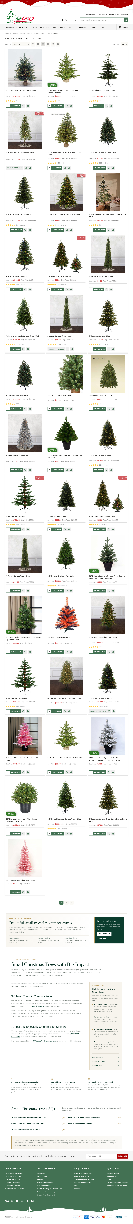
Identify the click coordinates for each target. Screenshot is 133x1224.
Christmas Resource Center (14, 1189)
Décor (71, 27)
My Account (113, 1168)
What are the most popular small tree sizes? (28, 1117)
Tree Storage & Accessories (84, 1179)
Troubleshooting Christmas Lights (49, 1189)
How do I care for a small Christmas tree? (27, 1123)
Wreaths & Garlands (81, 1176)
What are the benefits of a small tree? (26, 1129)
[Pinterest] (22, 1201)
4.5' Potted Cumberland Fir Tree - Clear (64, 698)
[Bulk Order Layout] (58, 44)
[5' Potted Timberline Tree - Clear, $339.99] (108, 615)
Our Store (102, 14)
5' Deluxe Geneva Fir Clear (100, 455)
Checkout (110, 1179)
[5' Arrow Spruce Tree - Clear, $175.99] (66, 314)
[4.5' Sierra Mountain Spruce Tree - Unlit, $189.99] (25, 314)
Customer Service (46, 1168)
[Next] (72, 903)
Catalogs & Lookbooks (82, 1182)
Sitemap (77, 1189)
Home (7, 34)
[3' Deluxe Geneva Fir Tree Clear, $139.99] (108, 130)
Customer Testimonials (13, 1179)
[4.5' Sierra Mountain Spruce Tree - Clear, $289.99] (66, 797)
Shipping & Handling (12, 1182)
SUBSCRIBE (122, 1156)
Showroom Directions (13, 1186)
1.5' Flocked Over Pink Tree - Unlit (20, 880)
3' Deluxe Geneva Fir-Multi (17, 396)
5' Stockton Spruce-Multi (16, 276)
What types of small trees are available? (84, 1117)
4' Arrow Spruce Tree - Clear (18, 576)
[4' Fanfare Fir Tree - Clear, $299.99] (25, 676)
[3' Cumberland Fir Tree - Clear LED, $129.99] (25, 68)
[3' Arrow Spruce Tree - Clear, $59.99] (108, 254)
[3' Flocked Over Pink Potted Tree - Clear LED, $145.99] (25, 736)
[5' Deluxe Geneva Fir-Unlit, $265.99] (66, 494)
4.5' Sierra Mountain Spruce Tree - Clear (64, 819)
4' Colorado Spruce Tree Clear (102, 516)
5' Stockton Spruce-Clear (99, 336)
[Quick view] (23, 106)
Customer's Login (113, 1173)
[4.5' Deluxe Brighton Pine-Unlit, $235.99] (66, 554)
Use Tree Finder (104, 933)
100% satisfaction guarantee (44, 1041)
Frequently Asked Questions (117, 1186)
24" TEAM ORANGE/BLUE (59, 637)
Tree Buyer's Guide (43, 1186)
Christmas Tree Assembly (46, 1192)
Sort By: (8, 44)
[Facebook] (32, 1201)
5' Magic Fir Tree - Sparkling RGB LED (64, 214)
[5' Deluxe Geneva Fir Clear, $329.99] (108, 433)
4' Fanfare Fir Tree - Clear (17, 698)
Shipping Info (42, 1176)
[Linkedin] (27, 1201)
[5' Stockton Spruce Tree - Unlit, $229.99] (25, 192)
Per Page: (116, 44)
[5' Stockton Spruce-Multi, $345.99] (25, 254)
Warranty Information (45, 1182)
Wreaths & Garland (40, 27)
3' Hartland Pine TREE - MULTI (102, 396)
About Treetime (13, 1168)
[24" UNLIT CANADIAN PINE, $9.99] (66, 374)
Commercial (58, 27)
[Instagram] (12, 1201)
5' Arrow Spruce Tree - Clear (60, 336)
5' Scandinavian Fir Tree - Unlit (102, 90)
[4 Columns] (48, 44)
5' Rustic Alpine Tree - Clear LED (20, 152)
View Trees (103, 938)
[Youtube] (17, 1201)
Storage (95, 27)
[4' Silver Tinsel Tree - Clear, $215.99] (25, 433)
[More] (106, 15)
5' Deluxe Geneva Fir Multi (100, 698)
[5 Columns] (53, 44)
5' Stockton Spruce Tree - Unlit (19, 214)
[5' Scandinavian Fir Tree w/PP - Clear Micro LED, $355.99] (108, 192)
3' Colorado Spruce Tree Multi (60, 276)
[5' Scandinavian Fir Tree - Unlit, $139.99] (108, 68)
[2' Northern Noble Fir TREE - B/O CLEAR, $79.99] (66, 736)
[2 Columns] (38, 44)
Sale (103, 27)
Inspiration (124, 14)
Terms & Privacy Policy (13, 1176)
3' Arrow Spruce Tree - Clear (101, 276)
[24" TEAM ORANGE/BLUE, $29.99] (66, 615)
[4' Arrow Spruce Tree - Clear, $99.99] (25, 554)
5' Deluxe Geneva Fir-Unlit (59, 516)
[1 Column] (33, 44)
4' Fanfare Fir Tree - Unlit (16, 516)
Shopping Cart (112, 1176)
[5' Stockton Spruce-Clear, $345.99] (108, 314)
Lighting (82, 27)
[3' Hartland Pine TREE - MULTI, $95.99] (108, 374)
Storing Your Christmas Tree (47, 1195)
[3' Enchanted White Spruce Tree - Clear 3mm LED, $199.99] (66, 130)
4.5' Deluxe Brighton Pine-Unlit (61, 576)
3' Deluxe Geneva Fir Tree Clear (102, 152)
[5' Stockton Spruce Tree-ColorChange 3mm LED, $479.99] (108, 797)
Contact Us (41, 1173)
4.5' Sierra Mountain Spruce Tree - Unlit (22, 336)
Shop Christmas (82, 1168)
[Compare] (28, 106)
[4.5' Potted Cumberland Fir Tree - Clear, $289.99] (66, 676)
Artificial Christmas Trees (16, 27)
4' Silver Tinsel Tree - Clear (17, 455)
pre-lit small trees (39, 1006)
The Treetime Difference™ (14, 1173)
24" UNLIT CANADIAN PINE (59, 396)
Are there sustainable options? (80, 1123)
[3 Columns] (43, 44)
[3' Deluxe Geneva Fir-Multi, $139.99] (25, 374)
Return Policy (114, 14)
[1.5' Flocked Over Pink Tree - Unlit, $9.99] (25, 858)
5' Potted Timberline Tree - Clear (103, 637)
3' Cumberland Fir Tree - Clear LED (21, 90)
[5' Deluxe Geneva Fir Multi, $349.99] (108, 676)
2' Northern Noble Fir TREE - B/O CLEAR (65, 758)
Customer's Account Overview (117, 1182)
